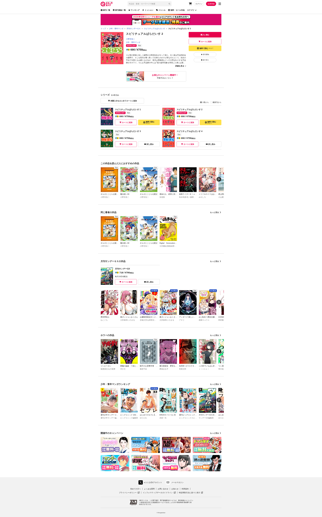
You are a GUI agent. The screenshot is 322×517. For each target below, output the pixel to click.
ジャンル (162, 10)
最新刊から (217, 102)
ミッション (149, 10)
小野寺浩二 (130, 39)
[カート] (190, 3)
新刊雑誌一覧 (120, 10)
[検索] (169, 3)
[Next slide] (218, 179)
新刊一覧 (106, 10)
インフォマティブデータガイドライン (158, 493)
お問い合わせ (163, 489)
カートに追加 (206, 42)
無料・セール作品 (178, 10)
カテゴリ (190, 10)
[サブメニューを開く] (219, 3)
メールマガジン (177, 482)
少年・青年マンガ (133, 42)
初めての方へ (135, 489)
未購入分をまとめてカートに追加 (123, 101)
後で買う (206, 60)
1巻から (206, 102)
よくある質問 (149, 489)
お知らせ (174, 489)
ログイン (199, 4)
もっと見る (214, 212)
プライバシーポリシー (129, 493)
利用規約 (185, 489)
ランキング (135, 10)
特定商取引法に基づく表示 (191, 493)
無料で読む (206, 48)
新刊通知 (206, 54)
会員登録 (211, 4)
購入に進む (205, 35)
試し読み (150, 144)
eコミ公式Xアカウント (150, 483)
